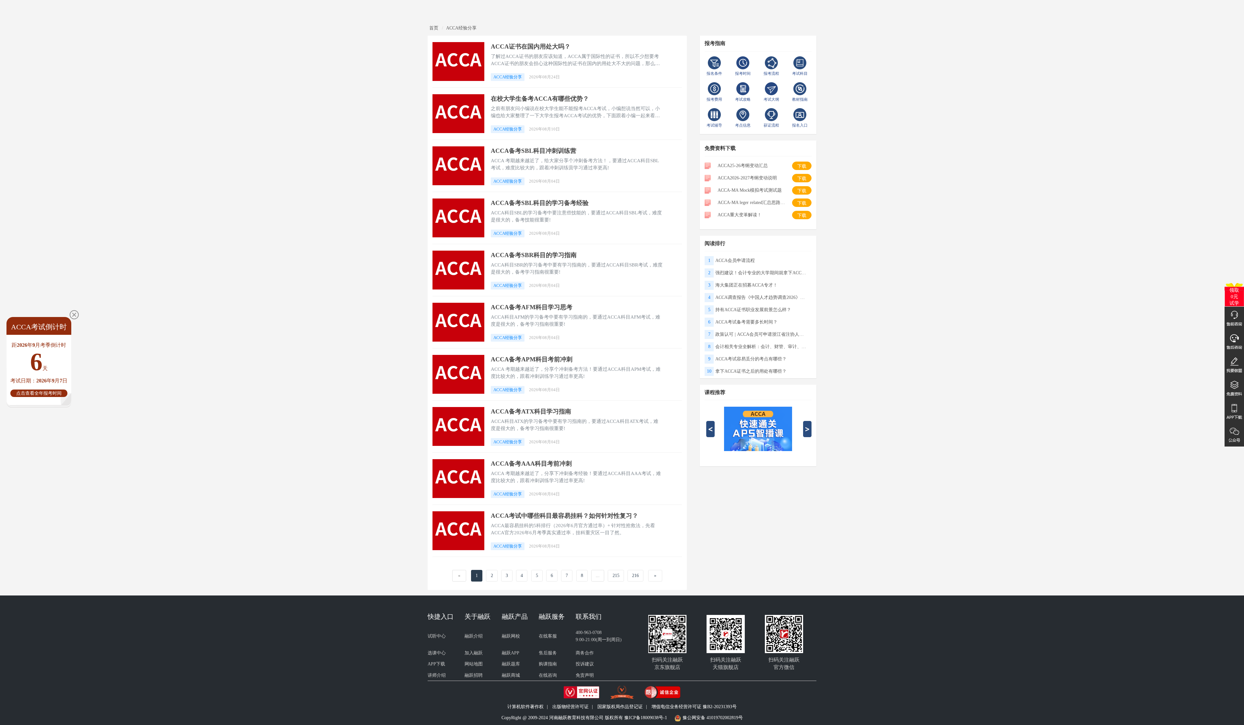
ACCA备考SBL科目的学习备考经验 (540, 202)
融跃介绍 (474, 636)
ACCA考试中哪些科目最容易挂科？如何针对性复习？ (564, 515)
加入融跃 (474, 653)
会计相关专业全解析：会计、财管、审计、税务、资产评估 (760, 346)
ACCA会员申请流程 (735, 260)
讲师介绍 (437, 675)
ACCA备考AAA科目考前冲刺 (531, 463)
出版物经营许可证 (570, 706)
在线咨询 (548, 675)
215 (616, 575)
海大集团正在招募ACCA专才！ (746, 285)
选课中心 (437, 653)
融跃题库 (511, 664)
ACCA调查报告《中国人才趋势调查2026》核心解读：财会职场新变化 (760, 297)
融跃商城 (511, 675)
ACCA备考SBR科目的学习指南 (534, 255)
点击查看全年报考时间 (39, 393)
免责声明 (585, 675)
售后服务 (548, 653)
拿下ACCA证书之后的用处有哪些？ (751, 371)
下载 (801, 166)
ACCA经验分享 (461, 28)
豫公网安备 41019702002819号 (713, 717)
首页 (433, 28)
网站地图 (474, 664)
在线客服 (548, 636)
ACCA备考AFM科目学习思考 (531, 307)
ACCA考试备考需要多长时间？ (746, 322)
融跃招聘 (474, 675)
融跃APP (510, 653)
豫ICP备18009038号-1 (645, 717)
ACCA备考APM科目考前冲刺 (531, 359)
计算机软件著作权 (525, 706)
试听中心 (437, 636)
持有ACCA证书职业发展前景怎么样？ (753, 309)
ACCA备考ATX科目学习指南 (531, 411)
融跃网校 (511, 636)
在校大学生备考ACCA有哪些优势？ (540, 98)
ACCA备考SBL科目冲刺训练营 (533, 150)
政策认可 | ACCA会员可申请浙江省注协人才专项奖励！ (760, 334)
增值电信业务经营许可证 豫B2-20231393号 (694, 706)
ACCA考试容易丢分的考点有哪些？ (751, 359)
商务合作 (585, 653)
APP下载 (436, 664)
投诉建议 (585, 664)
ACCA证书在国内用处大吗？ (530, 46)
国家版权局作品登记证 (620, 706)
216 (635, 575)
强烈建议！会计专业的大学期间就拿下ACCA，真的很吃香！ (760, 272)
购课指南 (548, 664)
